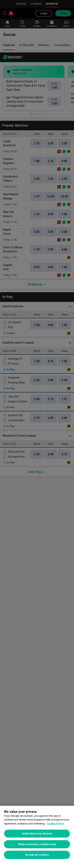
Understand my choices (37, 833)
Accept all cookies (37, 854)
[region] (37, 834)
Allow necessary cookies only (37, 844)
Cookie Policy (55, 823)
